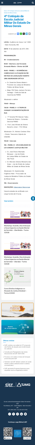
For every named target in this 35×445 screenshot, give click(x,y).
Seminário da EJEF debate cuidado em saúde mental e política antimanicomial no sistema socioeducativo (17, 363)
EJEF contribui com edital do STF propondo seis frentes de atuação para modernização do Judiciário (17, 346)
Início (5, 10)
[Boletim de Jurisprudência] (17, 327)
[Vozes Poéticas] (17, 310)
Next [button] (31, 310)
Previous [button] (3, 310)
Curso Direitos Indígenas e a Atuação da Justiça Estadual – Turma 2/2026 (15, 291)
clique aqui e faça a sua (22, 187)
